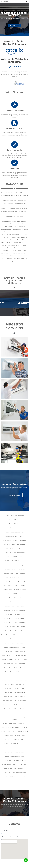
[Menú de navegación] (26, 1)
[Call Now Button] (26, 860)
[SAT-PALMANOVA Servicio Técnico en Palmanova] (5, 1)
